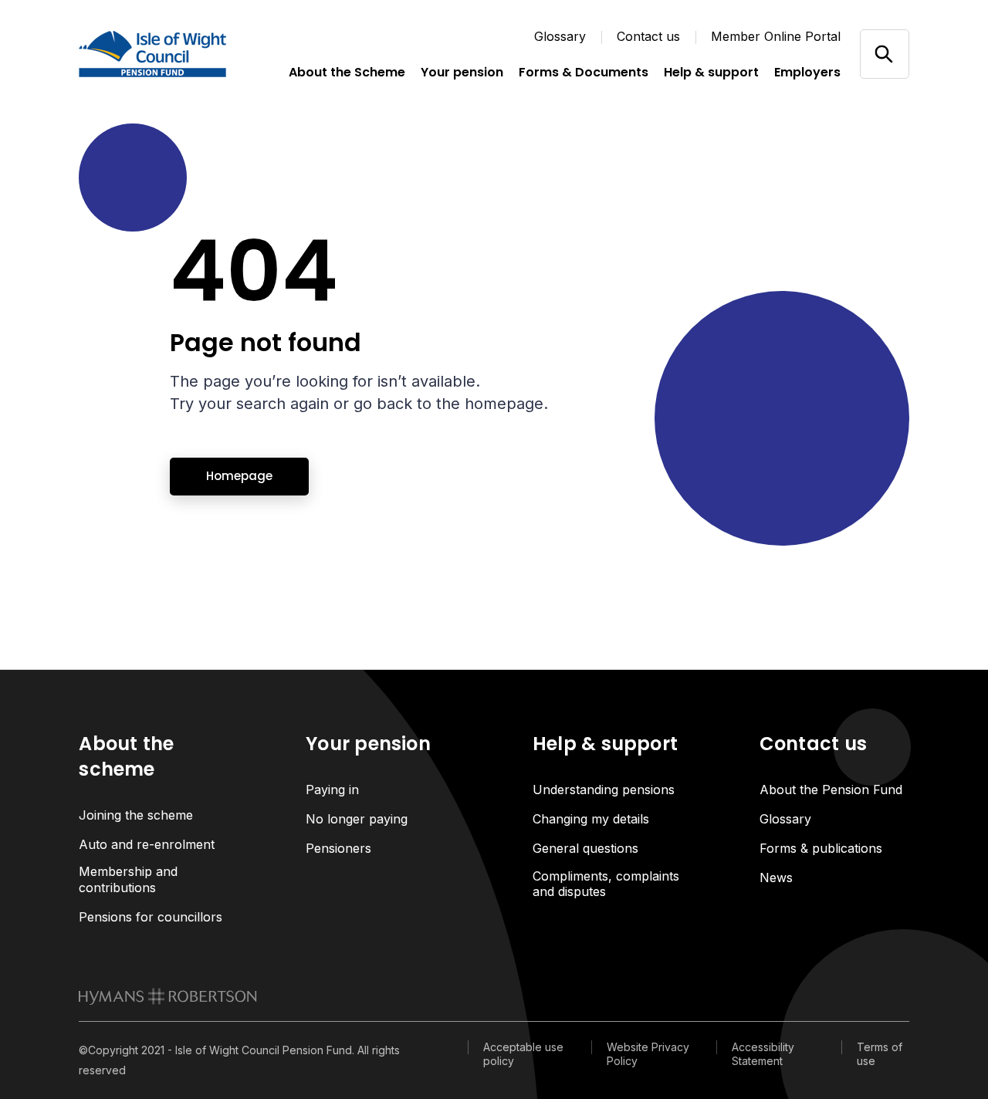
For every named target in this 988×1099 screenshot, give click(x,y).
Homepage (239, 476)
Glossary (560, 36)
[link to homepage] (168, 996)
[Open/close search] (884, 54)
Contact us (648, 36)
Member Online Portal (776, 36)
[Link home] (156, 54)
